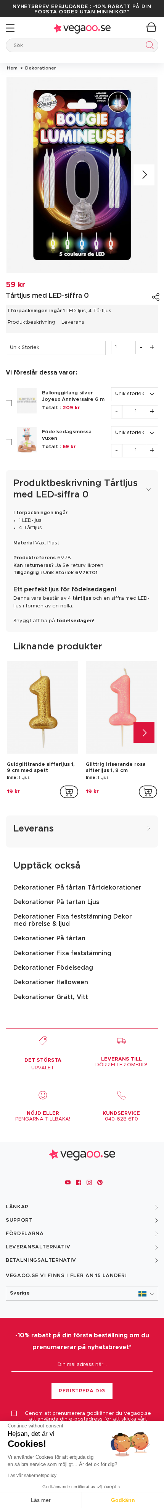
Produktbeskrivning (31, 322)
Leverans (72, 322)
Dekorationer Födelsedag (53, 968)
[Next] (143, 175)
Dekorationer (39, 68)
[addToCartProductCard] (69, 791)
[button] (82, 1294)
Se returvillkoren (83, 565)
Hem (12, 68)
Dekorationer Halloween (50, 982)
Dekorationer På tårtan (49, 938)
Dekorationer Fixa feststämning (62, 953)
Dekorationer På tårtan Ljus (56, 902)
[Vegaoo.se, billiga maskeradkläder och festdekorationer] (82, 28)
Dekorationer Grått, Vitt (50, 997)
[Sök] (148, 46)
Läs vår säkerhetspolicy (32, 1475)
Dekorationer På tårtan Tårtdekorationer (77, 888)
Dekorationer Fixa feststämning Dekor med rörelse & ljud (72, 920)
